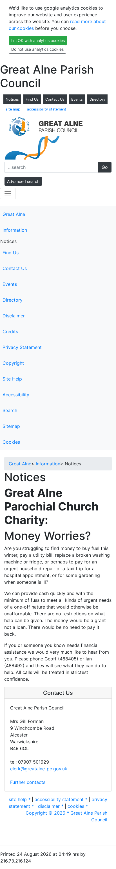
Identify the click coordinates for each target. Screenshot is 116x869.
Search (10, 410)
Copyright (13, 363)
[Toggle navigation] (8, 193)
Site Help (12, 379)
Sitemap (11, 426)
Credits (10, 331)
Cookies (11, 442)
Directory (97, 99)
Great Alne (14, 214)
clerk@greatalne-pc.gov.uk (38, 768)
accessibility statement (46, 109)
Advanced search (23, 181)
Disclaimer (14, 316)
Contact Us (54, 99)
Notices (12, 99)
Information (15, 230)
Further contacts (27, 782)
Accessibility (16, 394)
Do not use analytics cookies (37, 49)
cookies (78, 806)
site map (13, 109)
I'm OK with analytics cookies (38, 40)
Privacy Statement (22, 347)
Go (105, 167)
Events (77, 99)
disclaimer (50, 806)
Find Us (32, 99)
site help (19, 799)
